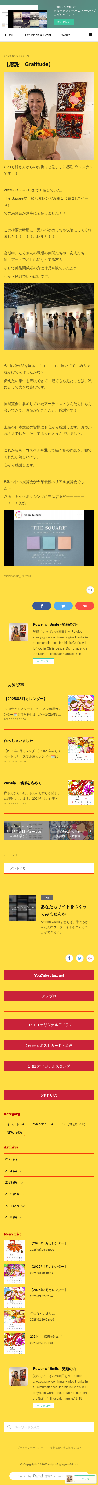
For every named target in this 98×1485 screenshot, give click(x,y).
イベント (16, 1124)
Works (65, 35)
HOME (10, 35)
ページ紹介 (73, 1124)
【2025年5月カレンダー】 (48, 1243)
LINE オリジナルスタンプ (49, 1066)
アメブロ (49, 995)
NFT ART (49, 1095)
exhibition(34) (12, 576)
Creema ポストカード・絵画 (49, 1045)
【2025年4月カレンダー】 (48, 1266)
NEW (14, 1132)
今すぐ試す (63, 22)
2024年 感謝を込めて (23, 782)
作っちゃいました (18, 740)
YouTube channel (49, 975)
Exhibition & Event (38, 35)
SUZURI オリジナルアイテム (49, 1024)
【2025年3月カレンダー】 (25, 698)
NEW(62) (27, 576)
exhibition (43, 1124)
